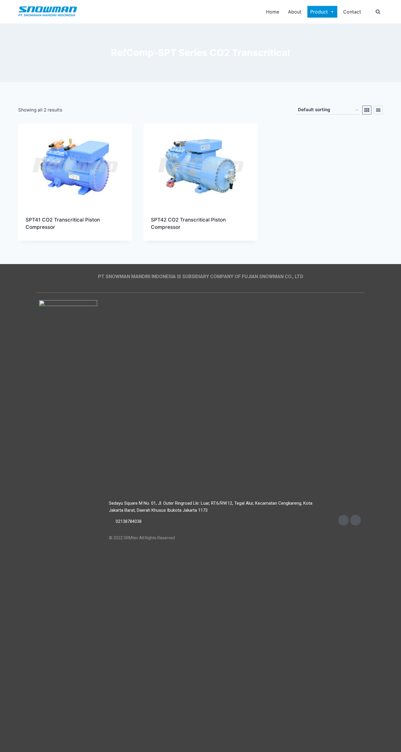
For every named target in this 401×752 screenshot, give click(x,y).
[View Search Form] (378, 12)
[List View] (378, 110)
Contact (352, 12)
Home (272, 12)
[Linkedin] (355, 520)
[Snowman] (47, 11)
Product (319, 12)
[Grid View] (366, 110)
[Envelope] (343, 520)
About (294, 12)
